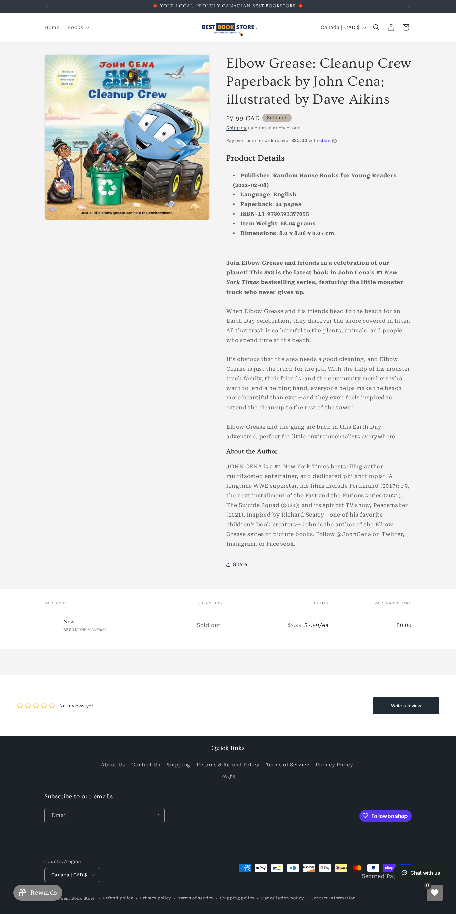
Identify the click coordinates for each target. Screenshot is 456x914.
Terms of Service (287, 764)
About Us (113, 764)
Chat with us (425, 873)
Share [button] (240, 564)
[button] (77, 27)
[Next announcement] (409, 6)
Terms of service (195, 898)
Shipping (236, 128)
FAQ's (228, 776)
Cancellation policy (282, 898)
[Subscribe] (157, 815)
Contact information (333, 898)
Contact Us (145, 764)
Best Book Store (78, 898)
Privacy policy (155, 898)
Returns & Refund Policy (228, 764)
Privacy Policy (334, 764)
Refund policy (118, 898)
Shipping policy (237, 898)
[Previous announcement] (46, 6)
